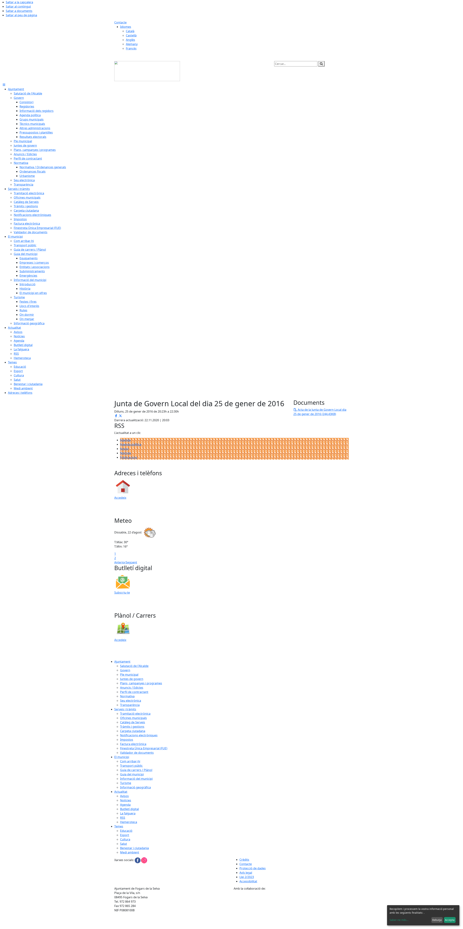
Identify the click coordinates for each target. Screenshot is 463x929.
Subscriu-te (122, 593)
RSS (122, 818)
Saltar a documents (19, 11)
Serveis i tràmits (125, 709)
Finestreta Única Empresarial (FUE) (143, 748)
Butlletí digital (129, 809)
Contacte (120, 22)
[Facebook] (138, 860)
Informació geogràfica (135, 787)
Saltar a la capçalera (19, 2)
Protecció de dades (252, 868)
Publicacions (128, 457)
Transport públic (131, 766)
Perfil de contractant (134, 692)
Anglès (130, 40)
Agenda (125, 440)
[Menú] (4, 85)
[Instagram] (144, 860)
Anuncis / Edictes (131, 688)
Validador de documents (137, 753)
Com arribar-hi (130, 761)
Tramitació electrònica (135, 714)
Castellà (131, 35)
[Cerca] (321, 63)
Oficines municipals (133, 718)
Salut (123, 844)
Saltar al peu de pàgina (21, 15)
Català (130, 31)
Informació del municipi (136, 779)
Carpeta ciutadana (132, 731)
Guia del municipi (132, 774)
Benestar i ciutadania (134, 848)
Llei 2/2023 (246, 877)
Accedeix (120, 498)
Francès (131, 48)
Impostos (126, 740)
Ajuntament (122, 662)
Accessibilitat (248, 881)
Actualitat (120, 792)
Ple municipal (129, 675)
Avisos (124, 449)
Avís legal (245, 873)
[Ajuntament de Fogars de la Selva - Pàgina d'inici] (147, 71)
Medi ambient (129, 852)
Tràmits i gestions (132, 727)
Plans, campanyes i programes (141, 683)
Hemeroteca (128, 822)
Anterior (120, 562)
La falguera (127, 813)
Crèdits (244, 860)
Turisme (125, 783)
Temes (118, 826)
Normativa (127, 696)
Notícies (125, 453)
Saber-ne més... (399, 920)
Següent (131, 562)
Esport (124, 835)
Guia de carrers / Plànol (136, 770)
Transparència (130, 705)
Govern (125, 670)
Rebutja (437, 920)
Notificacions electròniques (139, 735)
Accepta (449, 920)
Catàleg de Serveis (132, 722)
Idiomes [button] (125, 27)
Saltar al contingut (18, 6)
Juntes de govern (131, 679)
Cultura (125, 839)
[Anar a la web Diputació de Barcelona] (291, 909)
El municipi (121, 757)
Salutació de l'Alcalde (134, 666)
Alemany (132, 44)
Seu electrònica (130, 701)
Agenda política (130, 444)
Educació (126, 831)
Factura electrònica (133, 744)
